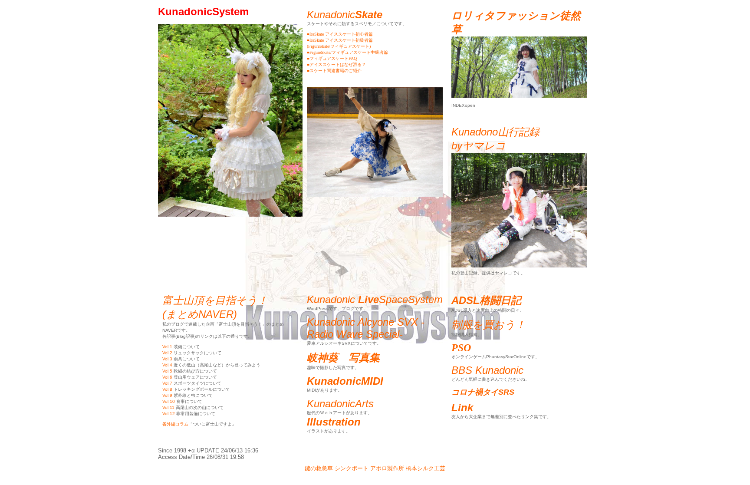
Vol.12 (168, 413)
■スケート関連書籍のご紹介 (334, 70)
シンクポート (351, 468)
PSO (461, 347)
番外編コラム (175, 424)
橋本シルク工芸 (425, 468)
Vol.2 (167, 352)
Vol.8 (167, 389)
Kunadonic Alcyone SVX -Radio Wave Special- (365, 328)
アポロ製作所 (387, 468)
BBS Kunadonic (487, 370)
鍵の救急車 (319, 468)
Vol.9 (167, 395)
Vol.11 (168, 407)
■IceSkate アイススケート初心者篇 (340, 34)
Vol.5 (167, 371)
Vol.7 (167, 383)
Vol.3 (167, 358)
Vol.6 (167, 377)
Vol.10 (168, 401)
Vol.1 (167, 346)
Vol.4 (167, 365)
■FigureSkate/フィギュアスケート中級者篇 (347, 52)
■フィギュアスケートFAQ (332, 58)
